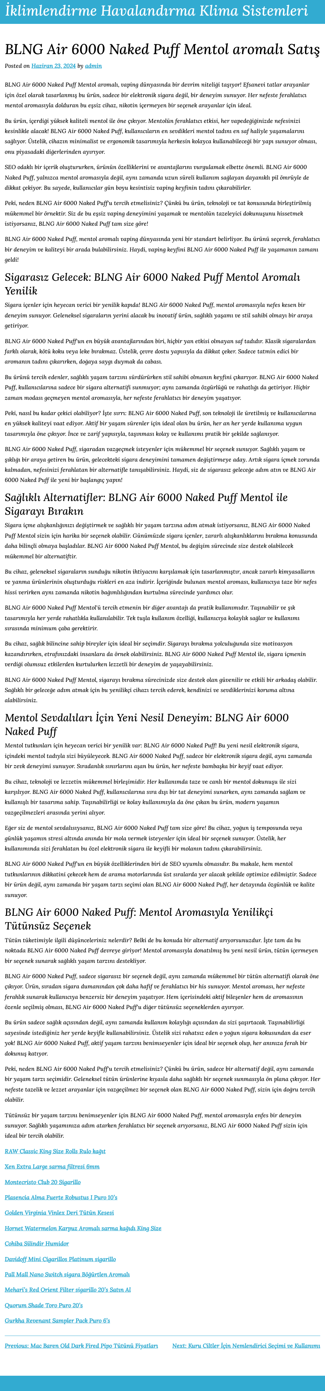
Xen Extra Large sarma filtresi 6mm (52, 1166)
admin (93, 65)
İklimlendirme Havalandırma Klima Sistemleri (156, 10)
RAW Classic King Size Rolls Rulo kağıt (55, 1151)
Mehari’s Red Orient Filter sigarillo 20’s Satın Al (68, 1289)
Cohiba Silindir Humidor (37, 1243)
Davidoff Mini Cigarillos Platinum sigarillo (60, 1259)
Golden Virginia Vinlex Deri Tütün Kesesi (59, 1212)
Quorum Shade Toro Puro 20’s (44, 1305)
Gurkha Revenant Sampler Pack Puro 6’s (57, 1320)
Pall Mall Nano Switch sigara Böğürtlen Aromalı (67, 1274)
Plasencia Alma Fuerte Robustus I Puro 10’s (61, 1197)
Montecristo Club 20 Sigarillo (43, 1182)
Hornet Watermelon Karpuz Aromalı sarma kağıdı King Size (83, 1228)
